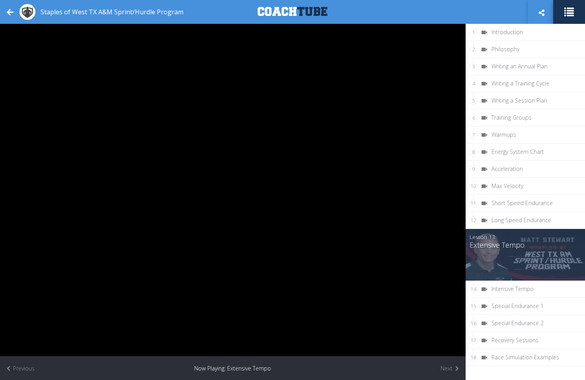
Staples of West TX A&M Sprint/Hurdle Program (112, 12)
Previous (23, 368)
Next (447, 368)
